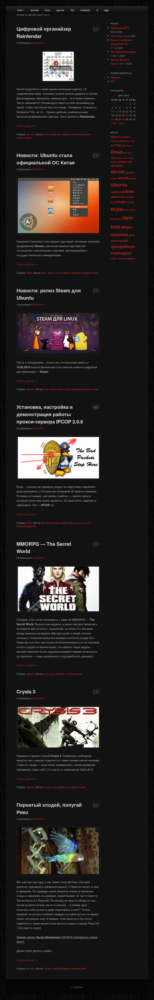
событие (122, 258)
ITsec (56, 523)
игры (68, 389)
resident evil (124, 161)
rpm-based (117, 165)
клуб (132, 210)
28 (123, 119)
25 (112, 119)
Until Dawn (117, 36)
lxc (125, 152)
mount (119, 157)
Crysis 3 (26, 691)
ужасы (131, 258)
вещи (120, 201)
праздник (120, 246)
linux (46, 134)
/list (72, 10)
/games (60, 10)
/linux (47, 10)
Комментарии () (26, 526)
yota (127, 197)
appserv (115, 137)
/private (34, 10)
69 (95, 407)
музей (123, 240)
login (106, 10)
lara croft (126, 145)
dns (43, 523)
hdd (133, 141)
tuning (132, 178)
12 (116, 111)
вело (113, 202)
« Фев (114, 123)
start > (21, 10)
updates (116, 192)
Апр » (122, 123)
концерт (116, 218)
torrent (114, 178)
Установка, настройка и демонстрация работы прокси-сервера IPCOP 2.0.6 (50, 414)
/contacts (85, 10)
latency (64, 523)
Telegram (116, 77)
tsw (46, 674)
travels (123, 177)
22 (126, 115)
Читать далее (27, 126)
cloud (120, 141)
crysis (47, 787)
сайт (114, 258)
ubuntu (65, 134)
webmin (115, 197)
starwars (130, 172)
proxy (78, 523)
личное (75, 134)
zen (131, 197)
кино (126, 210)
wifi (122, 197)
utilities (128, 191)
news (50, 272)
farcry (127, 141)
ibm (113, 145)
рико (55, 968)
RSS (113, 81)
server (58, 272)
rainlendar (55, 134)
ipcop (49, 523)
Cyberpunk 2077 (120, 28)
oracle (131, 157)
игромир (130, 202)
